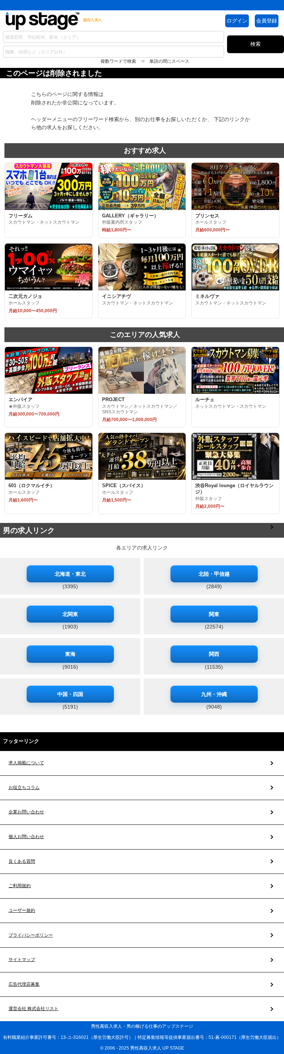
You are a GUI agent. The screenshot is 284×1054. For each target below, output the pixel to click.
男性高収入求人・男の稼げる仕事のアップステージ (142, 1026)
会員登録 (266, 21)
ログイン (237, 21)
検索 (255, 44)
